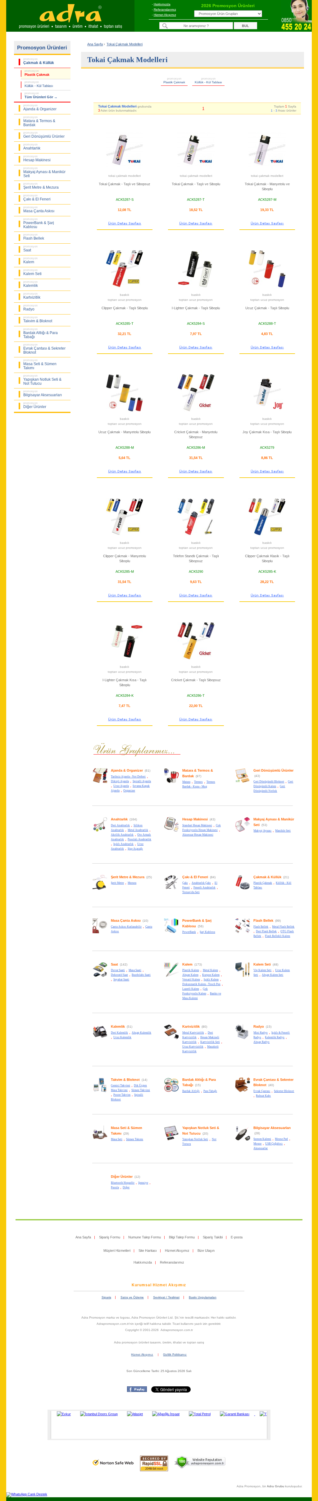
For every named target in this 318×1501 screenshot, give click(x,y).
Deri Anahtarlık (120, 825)
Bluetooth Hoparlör (122, 1182)
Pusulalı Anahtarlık (139, 839)
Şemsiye (143, 1182)
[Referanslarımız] (158, 1425)
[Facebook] (137, 1391)
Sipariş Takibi (213, 1237)
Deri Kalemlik (119, 1032)
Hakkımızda (162, 4)
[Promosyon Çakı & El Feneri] (171, 889)
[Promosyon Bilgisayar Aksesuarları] (242, 1139)
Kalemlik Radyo (274, 1037)
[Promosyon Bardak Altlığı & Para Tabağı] (171, 1091)
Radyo (258, 1026)
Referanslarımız (165, 9)
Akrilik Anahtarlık (122, 834)
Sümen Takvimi (140, 1090)
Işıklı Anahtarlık (123, 844)
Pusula (115, 1187)
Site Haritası (148, 1250)
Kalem (187, 964)
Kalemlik (118, 1026)
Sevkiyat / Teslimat (166, 1297)
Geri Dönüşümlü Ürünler (273, 770)
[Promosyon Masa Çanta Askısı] (100, 932)
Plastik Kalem (190, 970)
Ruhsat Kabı (263, 1095)
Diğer (126, 1187)
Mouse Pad (281, 1139)
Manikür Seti (283, 830)
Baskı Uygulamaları (202, 1297)
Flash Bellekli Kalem (277, 936)
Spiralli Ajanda (142, 781)
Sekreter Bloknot (284, 1091)
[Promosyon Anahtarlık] (100, 831)
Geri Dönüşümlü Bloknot (268, 781)
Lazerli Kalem (190, 988)
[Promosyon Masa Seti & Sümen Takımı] (100, 1139)
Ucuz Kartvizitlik (192, 1046)
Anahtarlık (119, 819)
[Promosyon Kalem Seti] (242, 976)
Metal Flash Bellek (283, 926)
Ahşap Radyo (261, 1042)
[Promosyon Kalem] (171, 976)
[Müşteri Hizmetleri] (296, 30)
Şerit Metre (117, 882)
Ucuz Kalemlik (122, 1037)
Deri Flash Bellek (266, 931)
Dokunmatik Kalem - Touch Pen (201, 984)
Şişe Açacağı (135, 848)
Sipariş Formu (109, 1237)
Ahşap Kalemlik (141, 1032)
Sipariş (106, 1297)
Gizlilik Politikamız (175, 1354)
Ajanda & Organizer (127, 770)
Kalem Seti (262, 964)
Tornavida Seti (191, 892)
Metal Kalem (210, 970)
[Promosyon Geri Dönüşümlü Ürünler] (242, 782)
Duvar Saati (118, 970)
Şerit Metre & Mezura (127, 877)
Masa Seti (116, 1139)
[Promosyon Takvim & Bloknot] (100, 1091)
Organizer (129, 790)
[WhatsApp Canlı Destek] (26, 1494)
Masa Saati (135, 970)
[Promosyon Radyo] (242, 1038)
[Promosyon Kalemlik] (100, 1038)
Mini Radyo (260, 1032)
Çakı (185, 882)
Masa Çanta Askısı (126, 920)
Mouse (257, 1143)
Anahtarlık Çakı (201, 882)
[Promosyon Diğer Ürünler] (100, 1188)
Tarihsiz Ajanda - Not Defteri (128, 776)
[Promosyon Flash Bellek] (242, 932)
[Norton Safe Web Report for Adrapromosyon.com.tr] (113, 1467)
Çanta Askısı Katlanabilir (126, 926)
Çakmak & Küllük (267, 877)
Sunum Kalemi (262, 1139)
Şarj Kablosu (207, 932)
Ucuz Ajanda (121, 785)
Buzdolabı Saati (141, 974)
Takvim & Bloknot (125, 1079)
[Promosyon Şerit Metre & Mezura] (100, 889)
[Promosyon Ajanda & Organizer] (100, 782)
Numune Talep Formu (144, 1237)
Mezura (132, 882)
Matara (186, 781)
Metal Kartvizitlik (193, 1032)
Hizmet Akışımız (165, 14)
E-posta (237, 1237)
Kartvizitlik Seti (210, 1042)
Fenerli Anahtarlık (204, 887)
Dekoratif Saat (119, 974)
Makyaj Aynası (262, 830)
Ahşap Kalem (190, 974)
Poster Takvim (121, 1094)
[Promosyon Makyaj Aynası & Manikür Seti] (242, 831)
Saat (114, 964)
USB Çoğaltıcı (274, 1143)
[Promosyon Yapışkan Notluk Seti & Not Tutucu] (171, 1139)
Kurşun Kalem (211, 974)
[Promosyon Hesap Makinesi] (171, 831)
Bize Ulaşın (206, 1250)
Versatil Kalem (191, 979)
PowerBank (189, 932)
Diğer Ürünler (122, 1176)
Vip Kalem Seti (262, 970)
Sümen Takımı (134, 1139)
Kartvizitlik (191, 1026)
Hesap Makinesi (195, 819)
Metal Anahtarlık (138, 830)
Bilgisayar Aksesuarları (272, 1128)
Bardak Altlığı (191, 1091)
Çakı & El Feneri (195, 877)
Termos (198, 781)
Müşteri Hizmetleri (116, 1250)
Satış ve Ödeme (132, 1297)
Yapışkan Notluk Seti (195, 1139)
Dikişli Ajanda (120, 781)
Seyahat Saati (121, 979)
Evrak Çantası (261, 1091)
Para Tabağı (210, 1091)
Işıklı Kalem (211, 979)
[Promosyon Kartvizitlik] (171, 1038)
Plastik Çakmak (262, 882)
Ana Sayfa (95, 44)
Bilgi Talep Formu (182, 1237)
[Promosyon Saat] (100, 976)
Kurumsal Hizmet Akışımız (159, 1285)
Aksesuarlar (260, 1148)
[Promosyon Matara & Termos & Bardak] (171, 782)
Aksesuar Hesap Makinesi (197, 834)
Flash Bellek (263, 920)
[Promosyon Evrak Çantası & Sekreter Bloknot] (242, 1091)
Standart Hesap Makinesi (197, 825)
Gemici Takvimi (120, 1085)
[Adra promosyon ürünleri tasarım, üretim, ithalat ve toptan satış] (70, 30)
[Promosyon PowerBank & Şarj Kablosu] (171, 932)
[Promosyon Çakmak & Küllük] (242, 889)
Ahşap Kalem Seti (272, 974)
